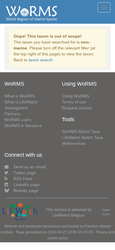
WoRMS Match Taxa (81, 131)
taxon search (41, 59)
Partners (12, 113)
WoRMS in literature (23, 125)
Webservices (74, 143)
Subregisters (16, 107)
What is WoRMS (19, 96)
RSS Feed (22, 178)
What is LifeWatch (21, 102)
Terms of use (74, 102)
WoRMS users (17, 119)
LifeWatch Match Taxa (82, 137)
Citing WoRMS (75, 96)
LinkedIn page (26, 184)
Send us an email (29, 166)
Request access (77, 107)
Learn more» (106, 212)
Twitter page (24, 172)
